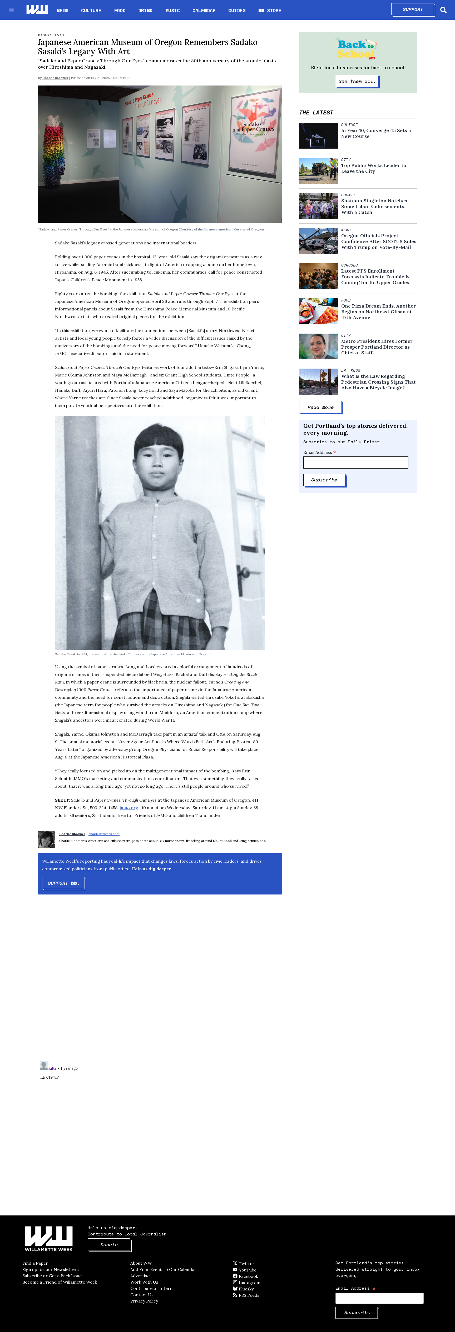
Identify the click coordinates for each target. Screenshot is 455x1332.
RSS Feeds (258, 1295)
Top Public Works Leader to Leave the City (373, 168)
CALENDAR (204, 10)
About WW (141, 1263)
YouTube (256, 1270)
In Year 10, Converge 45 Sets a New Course (376, 133)
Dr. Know (350, 370)
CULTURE (91, 10)
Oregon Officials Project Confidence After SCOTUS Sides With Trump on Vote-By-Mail (378, 241)
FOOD (120, 10)
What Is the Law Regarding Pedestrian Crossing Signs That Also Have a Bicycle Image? (378, 382)
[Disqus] (160, 982)
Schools (349, 265)
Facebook (263, 1276)
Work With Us (144, 1282)
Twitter (259, 1263)
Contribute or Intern (151, 1288)
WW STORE (269, 10)
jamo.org (129, 807)
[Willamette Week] (37, 10)
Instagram (260, 1282)
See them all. (359, 81)
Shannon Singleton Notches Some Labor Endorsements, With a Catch (374, 206)
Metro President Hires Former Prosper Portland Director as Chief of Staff (377, 347)
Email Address (320, 452)
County (348, 195)
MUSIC (172, 10)
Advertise (140, 1275)
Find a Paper (35, 1263)
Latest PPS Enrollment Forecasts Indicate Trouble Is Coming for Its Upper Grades (375, 276)
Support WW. (66, 882)
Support (418, 9)
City (346, 160)
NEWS (62, 10)
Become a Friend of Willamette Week (59, 1282)
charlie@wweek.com (104, 834)
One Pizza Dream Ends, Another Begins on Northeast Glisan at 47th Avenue (378, 311)
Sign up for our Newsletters (50, 1269)
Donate (116, 1244)
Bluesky (254, 1288)
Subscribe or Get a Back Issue (52, 1275)
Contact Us (142, 1294)
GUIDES (237, 10)
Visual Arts (51, 35)
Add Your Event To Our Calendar (163, 1269)
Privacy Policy (144, 1301)
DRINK (145, 10)
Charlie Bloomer (55, 78)
